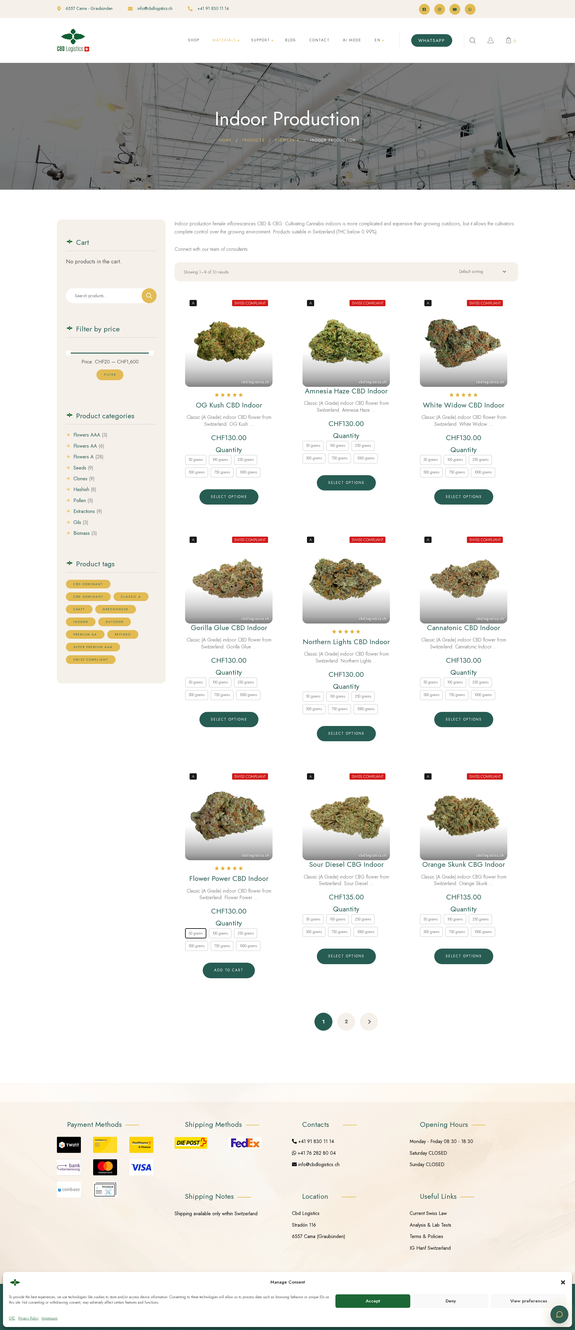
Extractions (84, 511)
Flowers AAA (86, 435)
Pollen (79, 500)
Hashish (81, 489)
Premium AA (85, 634)
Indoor (80, 622)
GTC (12, 1318)
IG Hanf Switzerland (430, 1248)
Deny (451, 1301)
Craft (79, 609)
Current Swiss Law (428, 1213)
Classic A (131, 596)
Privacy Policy (28, 1318)
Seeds (79, 468)
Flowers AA (85, 446)
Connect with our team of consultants (211, 249)
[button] (563, 1282)
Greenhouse (115, 609)
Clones (80, 478)
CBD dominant (88, 584)
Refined (123, 634)
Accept (373, 1301)
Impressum (50, 1318)
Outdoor (114, 622)
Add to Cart (228, 970)
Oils (77, 522)
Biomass (81, 533)
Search (149, 295)
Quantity (229, 449)
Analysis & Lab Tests (430, 1225)
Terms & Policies (426, 1236)
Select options (229, 496)
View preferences (528, 1301)
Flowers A (83, 457)
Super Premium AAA (93, 647)
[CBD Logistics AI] (559, 1314)
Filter (110, 374)
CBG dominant (88, 596)
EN (378, 40)
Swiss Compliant (90, 659)
